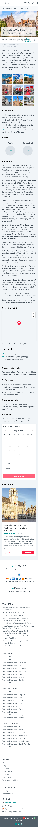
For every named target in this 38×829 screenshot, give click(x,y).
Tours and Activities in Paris (12, 674)
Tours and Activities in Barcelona (14, 663)
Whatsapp (8, 806)
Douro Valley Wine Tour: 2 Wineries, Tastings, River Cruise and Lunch (15, 619)
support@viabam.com (13, 812)
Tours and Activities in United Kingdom (16, 741)
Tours (21, 8)
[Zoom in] (33, 313)
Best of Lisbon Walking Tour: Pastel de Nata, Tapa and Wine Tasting (18, 627)
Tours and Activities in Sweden (13, 747)
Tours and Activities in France (13, 709)
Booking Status (11, 803)
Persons (7, 468)
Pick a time (8, 463)
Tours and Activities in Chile (12, 698)
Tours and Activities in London (13, 666)
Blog (26, 8)
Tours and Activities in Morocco (13, 732)
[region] (19, 326)
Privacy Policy (7, 774)
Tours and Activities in (10, 712)
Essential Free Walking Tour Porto (14, 612)
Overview (4, 39)
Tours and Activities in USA (12, 706)
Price (9, 39)
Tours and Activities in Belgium (13, 695)
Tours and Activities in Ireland (13, 718)
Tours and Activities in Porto (12, 657)
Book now (19, 476)
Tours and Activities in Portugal (13, 738)
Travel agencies (7, 794)
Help (4, 763)
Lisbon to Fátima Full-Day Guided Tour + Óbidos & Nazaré (17, 642)
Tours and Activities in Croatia (13, 700)
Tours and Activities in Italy (12, 727)
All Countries (7, 750)
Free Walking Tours (9, 8)
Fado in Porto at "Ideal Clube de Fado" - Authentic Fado (16, 609)
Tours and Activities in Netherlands (15, 735)
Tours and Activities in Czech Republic (16, 744)
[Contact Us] (34, 3)
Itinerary (13, 39)
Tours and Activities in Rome (12, 683)
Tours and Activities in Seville (13, 680)
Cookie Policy (7, 771)
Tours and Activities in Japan (12, 730)
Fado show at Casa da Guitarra (13, 615)
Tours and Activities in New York (14, 671)
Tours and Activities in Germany (13, 692)
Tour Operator (7, 791)
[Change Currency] (29, 3)
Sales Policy (6, 777)
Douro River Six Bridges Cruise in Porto (16, 623)
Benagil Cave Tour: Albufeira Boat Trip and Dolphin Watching (17, 637)
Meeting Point (19, 40)
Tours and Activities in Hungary (13, 715)
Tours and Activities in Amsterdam (14, 668)
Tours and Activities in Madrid (13, 677)
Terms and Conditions (10, 780)
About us (5, 769)
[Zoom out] (33, 316)
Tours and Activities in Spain (12, 703)
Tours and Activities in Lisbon (13, 660)
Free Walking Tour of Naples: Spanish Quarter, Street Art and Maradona (15, 632)
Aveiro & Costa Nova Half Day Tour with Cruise (16, 647)
